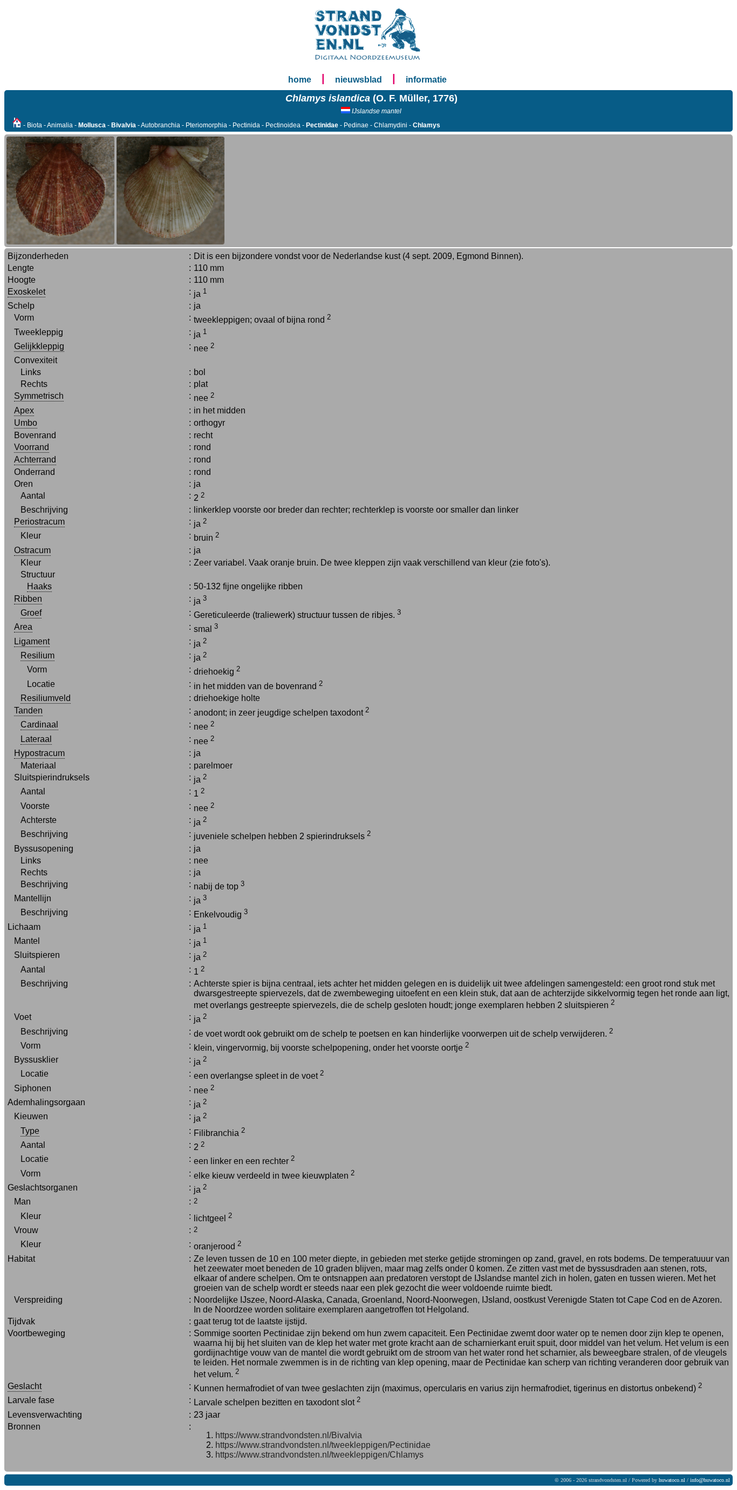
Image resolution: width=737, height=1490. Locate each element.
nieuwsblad (358, 79)
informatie (426, 79)
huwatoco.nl (672, 1480)
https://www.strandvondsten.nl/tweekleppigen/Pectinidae (323, 1445)
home (299, 79)
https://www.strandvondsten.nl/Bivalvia (288, 1435)
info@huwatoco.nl (710, 1480)
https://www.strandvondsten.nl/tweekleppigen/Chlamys (319, 1454)
